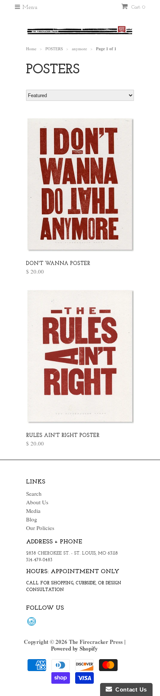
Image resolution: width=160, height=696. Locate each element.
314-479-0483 (39, 560)
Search (34, 493)
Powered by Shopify (74, 648)
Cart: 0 (137, 7)
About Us (37, 502)
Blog (31, 519)
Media (33, 510)
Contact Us (129, 689)
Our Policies (40, 527)
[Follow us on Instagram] (32, 623)
